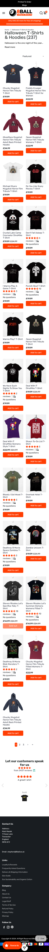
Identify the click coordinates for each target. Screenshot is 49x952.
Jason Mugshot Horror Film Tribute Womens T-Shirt (35, 139)
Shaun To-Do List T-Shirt (35, 447)
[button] (32, 238)
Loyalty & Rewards (9, 865)
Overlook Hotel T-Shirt (34, 495)
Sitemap (5, 916)
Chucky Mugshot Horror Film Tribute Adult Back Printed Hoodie (12, 721)
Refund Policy (7, 909)
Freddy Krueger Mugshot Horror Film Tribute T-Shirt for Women (36, 92)
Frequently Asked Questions (13, 868)
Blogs (24, 5)
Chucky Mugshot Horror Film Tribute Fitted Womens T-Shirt (35, 665)
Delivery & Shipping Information (15, 872)
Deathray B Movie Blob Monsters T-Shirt (11, 668)
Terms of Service (9, 905)
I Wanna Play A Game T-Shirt (10, 292)
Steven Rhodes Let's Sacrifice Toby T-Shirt (13, 610)
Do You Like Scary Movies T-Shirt (34, 187)
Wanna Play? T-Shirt (13, 339)
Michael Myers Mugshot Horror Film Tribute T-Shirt (13, 188)
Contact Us (6, 897)
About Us (6, 894)
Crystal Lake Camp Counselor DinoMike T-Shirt (12, 235)
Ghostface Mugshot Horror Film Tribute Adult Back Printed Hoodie (12, 141)
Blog (4, 890)
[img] (24, 768)
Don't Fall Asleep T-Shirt (35, 238)
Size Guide (6, 876)
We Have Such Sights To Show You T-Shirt (12, 392)
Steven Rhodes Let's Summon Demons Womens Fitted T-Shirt (36, 611)
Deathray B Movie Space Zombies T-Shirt (12, 554)
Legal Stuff (6, 901)
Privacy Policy (7, 912)
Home (7, 30)
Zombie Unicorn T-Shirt (35, 548)
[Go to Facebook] (4, 927)
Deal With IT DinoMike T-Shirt (34, 386)
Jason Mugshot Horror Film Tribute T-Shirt (35, 341)
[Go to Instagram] (8, 927)
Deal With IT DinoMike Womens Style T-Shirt (12, 444)
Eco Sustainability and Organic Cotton (17, 879)
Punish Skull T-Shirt (35, 290)
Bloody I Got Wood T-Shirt (13, 500)
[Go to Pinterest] (12, 927)
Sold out (13, 626)
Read (7, 47)
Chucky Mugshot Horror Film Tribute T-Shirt (12, 90)
